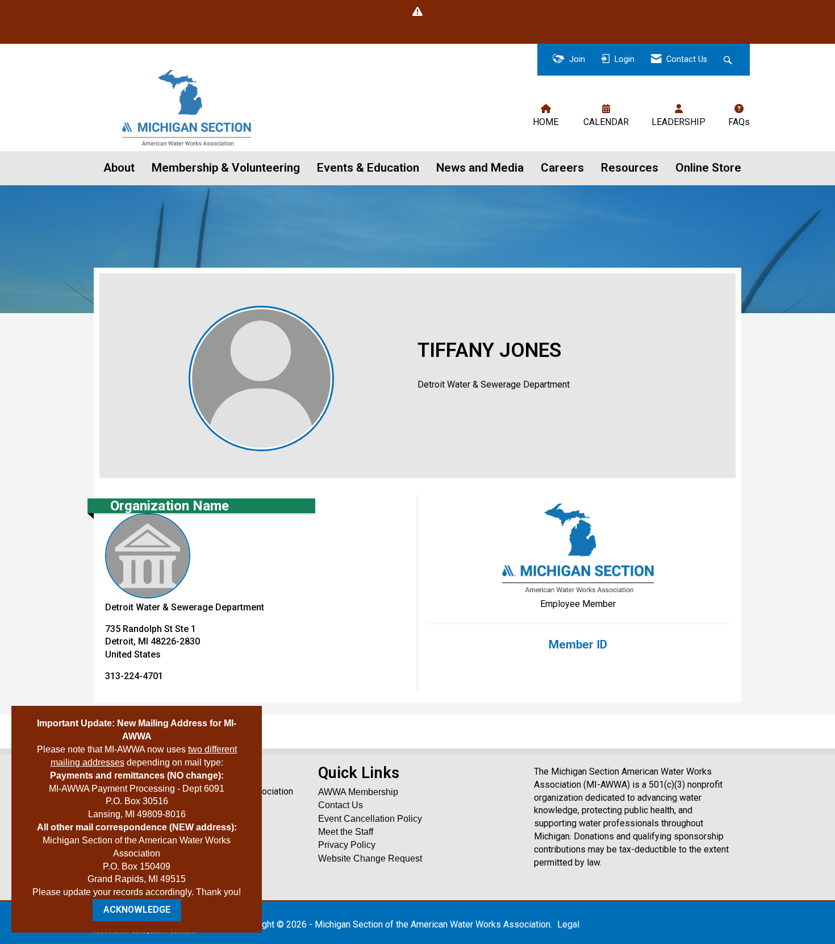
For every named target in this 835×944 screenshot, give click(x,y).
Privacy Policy (346, 845)
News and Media (480, 167)
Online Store (708, 167)
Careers (562, 167)
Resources (629, 167)
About (119, 167)
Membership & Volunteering (226, 167)
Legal (568, 924)
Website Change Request (370, 858)
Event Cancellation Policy (370, 819)
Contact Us (340, 805)
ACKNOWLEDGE (136, 909)
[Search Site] (729, 60)
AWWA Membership (358, 792)
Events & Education (368, 167)
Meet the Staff (345, 832)
